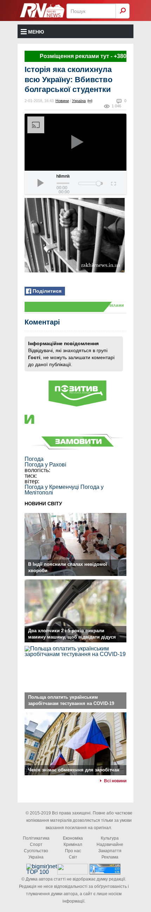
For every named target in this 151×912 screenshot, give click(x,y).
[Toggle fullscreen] (113, 182)
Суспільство (36, 850)
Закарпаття (110, 850)
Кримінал (73, 844)
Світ (73, 857)
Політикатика (36, 838)
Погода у (45, 465)
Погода (34, 459)
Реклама (109, 857)
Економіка (73, 838)
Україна (79, 101)
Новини (62, 101)
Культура (110, 838)
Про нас (73, 850)
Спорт (36, 844)
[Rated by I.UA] (72, 873)
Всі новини (115, 781)
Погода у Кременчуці (52, 487)
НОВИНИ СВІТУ (43, 503)
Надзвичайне (110, 844)
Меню (36, 32)
